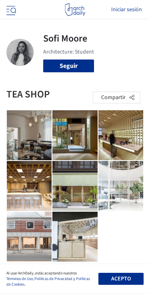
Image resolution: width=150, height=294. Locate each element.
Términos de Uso (19, 279)
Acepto (121, 279)
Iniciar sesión (126, 9)
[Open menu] (10, 9)
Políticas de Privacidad (53, 279)
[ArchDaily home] (75, 9)
